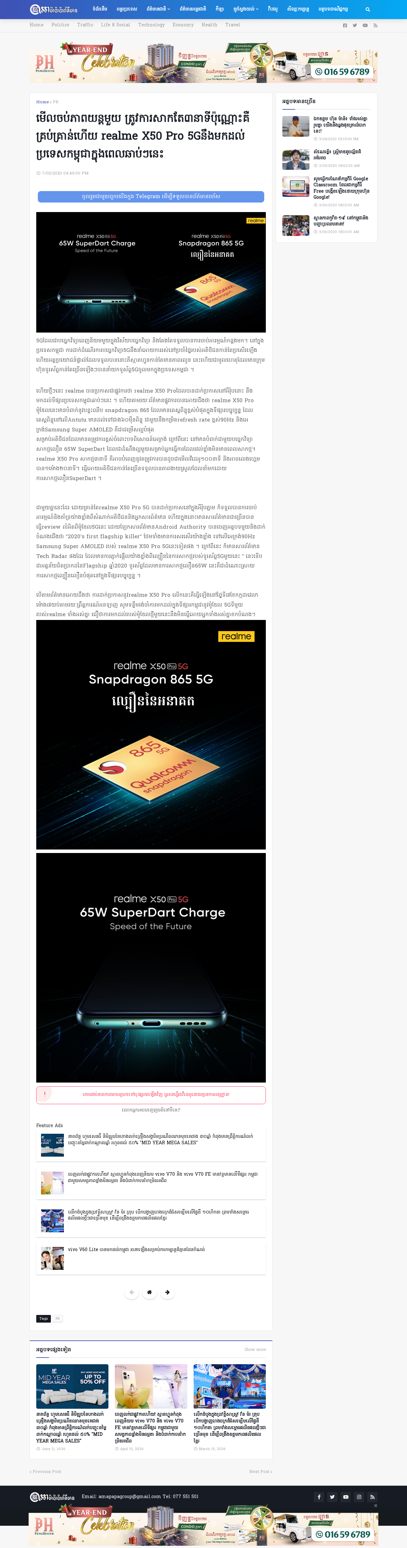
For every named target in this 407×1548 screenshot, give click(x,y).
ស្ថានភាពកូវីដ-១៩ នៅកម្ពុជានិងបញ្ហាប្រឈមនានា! (341, 221)
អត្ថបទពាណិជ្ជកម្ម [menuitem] (333, 9)
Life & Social (115, 25)
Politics (60, 25)
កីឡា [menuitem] (220, 9)
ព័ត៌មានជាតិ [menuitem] (156, 9)
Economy (183, 25)
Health (209, 25)
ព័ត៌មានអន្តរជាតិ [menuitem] (193, 9)
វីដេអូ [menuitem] (273, 9)
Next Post (259, 1472)
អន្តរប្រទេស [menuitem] (127, 9)
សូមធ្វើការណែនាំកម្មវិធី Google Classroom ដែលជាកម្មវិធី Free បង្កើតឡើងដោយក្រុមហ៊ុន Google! (341, 188)
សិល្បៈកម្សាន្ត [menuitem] (298, 9)
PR (56, 102)
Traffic (85, 25)
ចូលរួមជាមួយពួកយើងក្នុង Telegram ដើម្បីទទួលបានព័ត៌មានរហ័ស (151, 197)
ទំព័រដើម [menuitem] (100, 9)
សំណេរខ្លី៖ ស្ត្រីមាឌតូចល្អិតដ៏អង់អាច (337, 155)
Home (37, 25)
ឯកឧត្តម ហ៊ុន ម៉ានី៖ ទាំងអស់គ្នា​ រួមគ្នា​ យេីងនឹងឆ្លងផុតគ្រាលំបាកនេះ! (340, 125)
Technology (151, 25)
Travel (232, 25)
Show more (255, 1349)
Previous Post (47, 1472)
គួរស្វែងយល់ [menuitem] (243, 9)
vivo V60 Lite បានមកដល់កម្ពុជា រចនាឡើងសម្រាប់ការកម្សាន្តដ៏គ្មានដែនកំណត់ (136, 1250)
